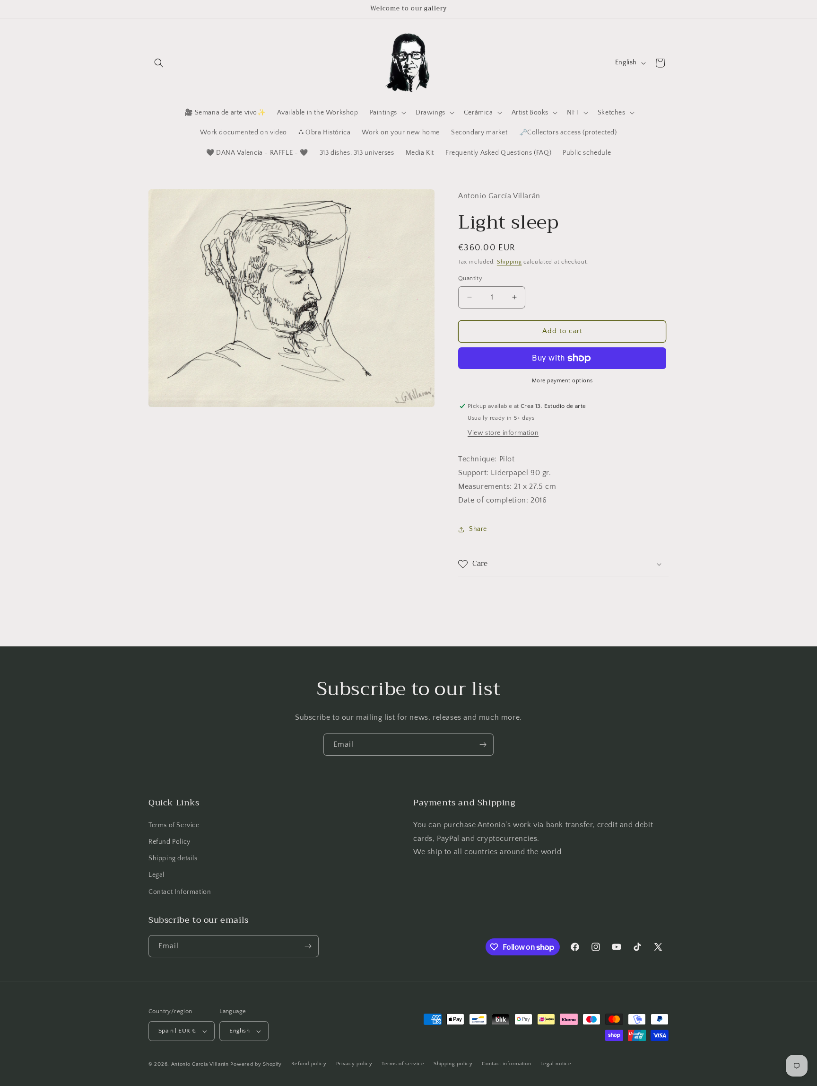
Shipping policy (453, 1064)
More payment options (562, 381)
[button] (158, 63)
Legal (156, 875)
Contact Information (179, 892)
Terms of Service (174, 825)
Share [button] (478, 529)
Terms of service (403, 1064)
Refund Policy (169, 842)
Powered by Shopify (256, 1064)
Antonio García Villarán (200, 1064)
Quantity (470, 278)
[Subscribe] (482, 744)
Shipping (509, 262)
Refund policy (309, 1064)
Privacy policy (354, 1064)
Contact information (506, 1064)
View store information (503, 433)
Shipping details (173, 858)
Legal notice (555, 1064)
